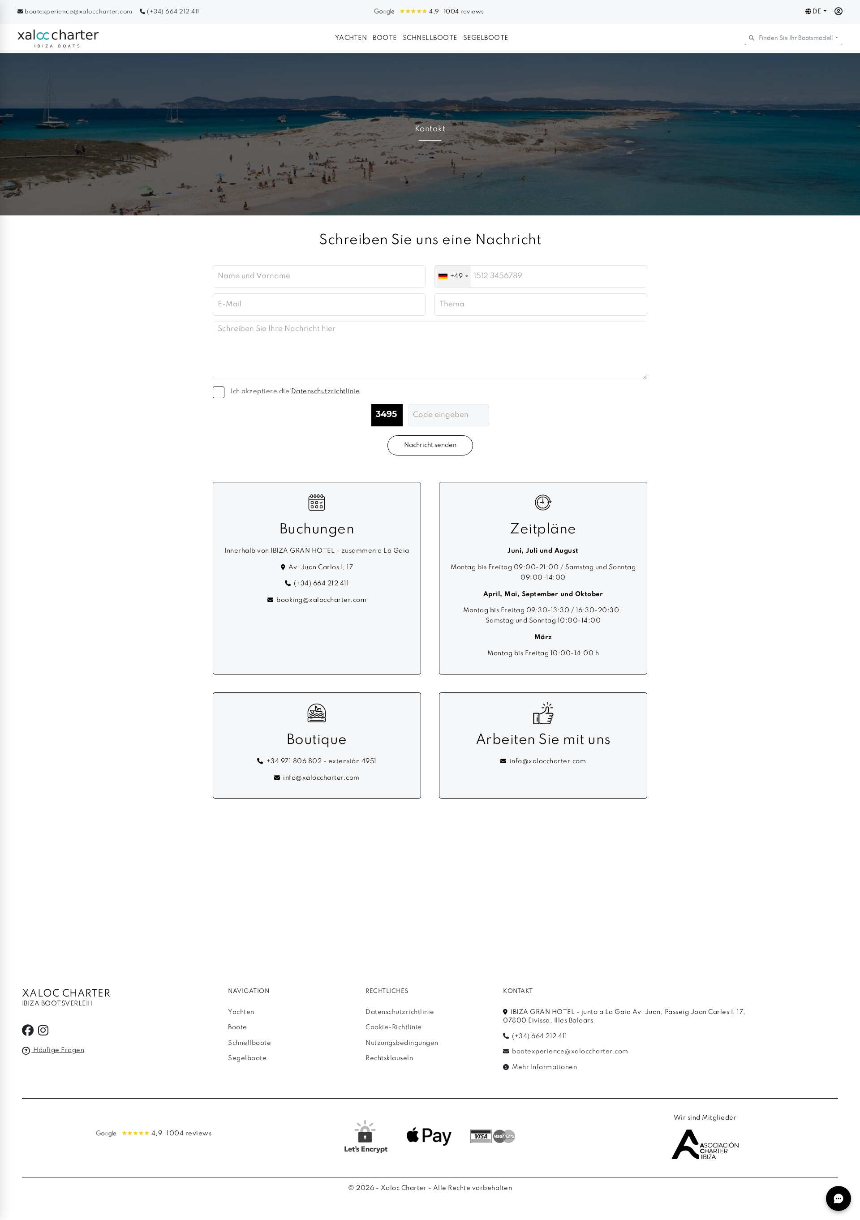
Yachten (351, 38)
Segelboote (485, 38)
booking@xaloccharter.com (321, 600)
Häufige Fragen (58, 1050)
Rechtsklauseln (389, 1058)
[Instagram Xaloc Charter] (43, 1033)
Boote (385, 38)
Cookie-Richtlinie (394, 1027)
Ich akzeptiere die (295, 391)
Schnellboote (430, 38)
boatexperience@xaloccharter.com (78, 12)
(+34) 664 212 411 (172, 12)
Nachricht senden (430, 445)
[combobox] (453, 276)
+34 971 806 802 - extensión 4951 (322, 761)
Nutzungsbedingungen (402, 1043)
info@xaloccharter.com (321, 778)
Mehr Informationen (544, 1067)
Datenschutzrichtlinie (400, 1012)
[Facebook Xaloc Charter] (28, 1033)
